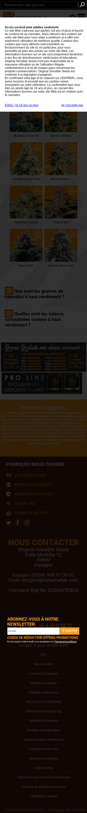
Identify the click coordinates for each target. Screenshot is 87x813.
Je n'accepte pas (72, 105)
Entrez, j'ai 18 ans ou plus (21, 105)
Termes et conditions (65, 641)
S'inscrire (69, 630)
